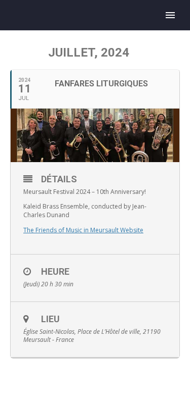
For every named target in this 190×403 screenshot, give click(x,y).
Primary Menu (170, 15)
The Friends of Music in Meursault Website (83, 230)
